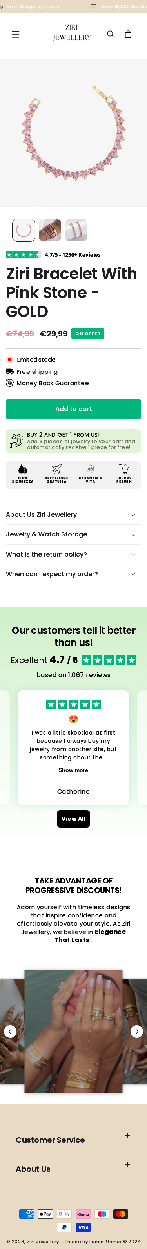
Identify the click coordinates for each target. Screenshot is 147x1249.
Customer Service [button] (50, 1139)
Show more (73, 770)
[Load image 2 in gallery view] (50, 230)
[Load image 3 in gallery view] (76, 230)
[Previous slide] (10, 1031)
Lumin (105, 1241)
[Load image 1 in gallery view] (24, 230)
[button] (15, 34)
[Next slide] (137, 1031)
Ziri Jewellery (43, 1241)
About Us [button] (33, 1169)
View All (73, 819)
